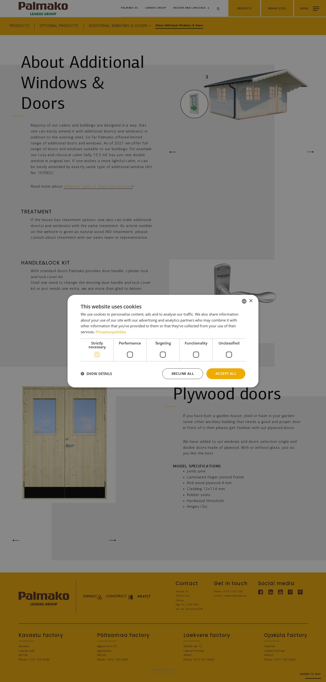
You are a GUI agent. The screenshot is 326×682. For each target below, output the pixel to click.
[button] (96, 373)
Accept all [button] (226, 373)
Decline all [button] (183, 373)
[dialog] (163, 341)
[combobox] (244, 301)
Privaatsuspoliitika (111, 331)
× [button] (250, 301)
